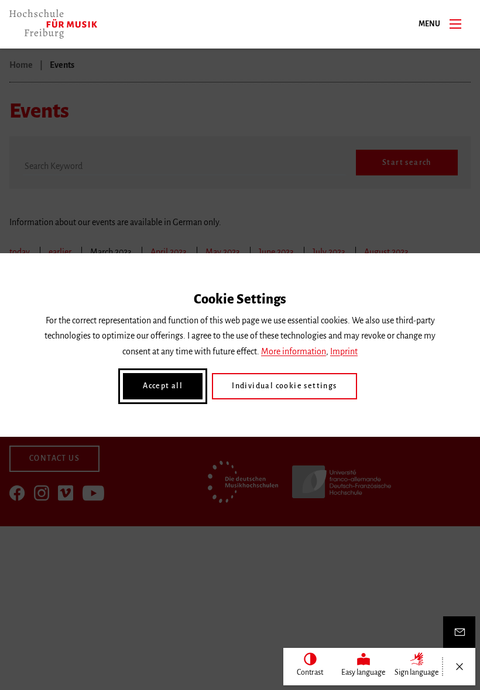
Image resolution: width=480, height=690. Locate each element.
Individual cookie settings (284, 386)
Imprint (344, 351)
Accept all (163, 386)
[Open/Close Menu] (459, 666)
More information (293, 351)
